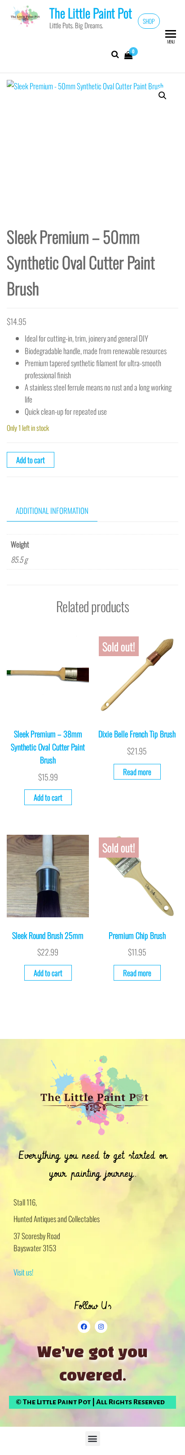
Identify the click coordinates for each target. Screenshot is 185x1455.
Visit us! (23, 1272)
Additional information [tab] (52, 510)
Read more (137, 771)
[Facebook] (84, 1326)
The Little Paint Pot (90, 13)
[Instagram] (101, 1326)
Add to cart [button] (48, 797)
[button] (162, 96)
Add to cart (30, 459)
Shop (149, 21)
